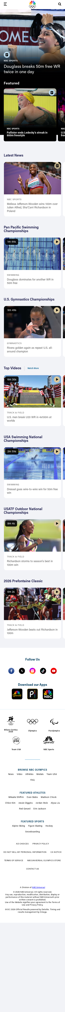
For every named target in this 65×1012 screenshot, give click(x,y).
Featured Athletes (33, 793)
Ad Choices (22, 844)
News (11, 774)
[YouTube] (54, 671)
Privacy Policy (40, 844)
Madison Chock (49, 797)
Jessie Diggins (25, 803)
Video (20, 774)
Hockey (49, 826)
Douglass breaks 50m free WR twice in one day (32, 69)
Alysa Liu (55, 803)
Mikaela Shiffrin (16, 797)
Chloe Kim (10, 803)
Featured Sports (32, 822)
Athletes (29, 774)
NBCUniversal (38, 888)
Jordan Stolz (42, 803)
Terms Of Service (13, 861)
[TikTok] (43, 671)
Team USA (52, 774)
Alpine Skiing (18, 826)
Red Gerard (24, 809)
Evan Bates (32, 797)
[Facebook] (11, 671)
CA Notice (56, 852)
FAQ (32, 780)
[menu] (5, 5)
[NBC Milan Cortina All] (32, 4)
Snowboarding (32, 832)
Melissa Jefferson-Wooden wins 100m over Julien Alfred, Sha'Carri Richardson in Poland (32, 208)
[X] (22, 671)
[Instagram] (32, 671)
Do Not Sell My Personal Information (25, 852)
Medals (40, 774)
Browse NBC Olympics (32, 770)
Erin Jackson (39, 809)
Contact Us (32, 869)
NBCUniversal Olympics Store (44, 861)
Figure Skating (35, 826)
